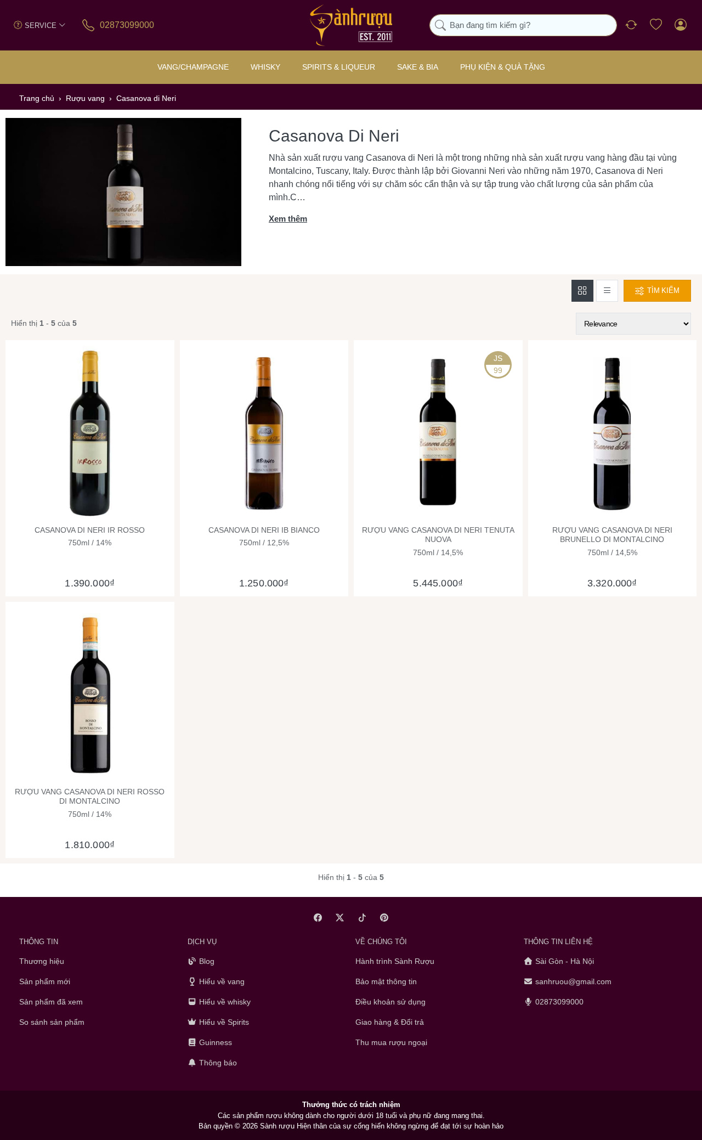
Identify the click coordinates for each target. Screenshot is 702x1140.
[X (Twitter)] (340, 917)
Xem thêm (288, 218)
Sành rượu (277, 1126)
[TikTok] (362, 917)
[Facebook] (318, 917)
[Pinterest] (384, 917)
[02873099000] (89, 25)
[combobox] (523, 25)
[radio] (582, 291)
